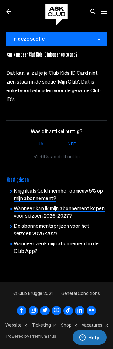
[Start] (56, 14)
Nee (72, 144)
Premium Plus (43, 337)
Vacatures (92, 325)
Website (13, 325)
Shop (66, 325)
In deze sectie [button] (29, 39)
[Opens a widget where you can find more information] (89, 338)
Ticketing (41, 325)
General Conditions (80, 294)
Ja (41, 144)
